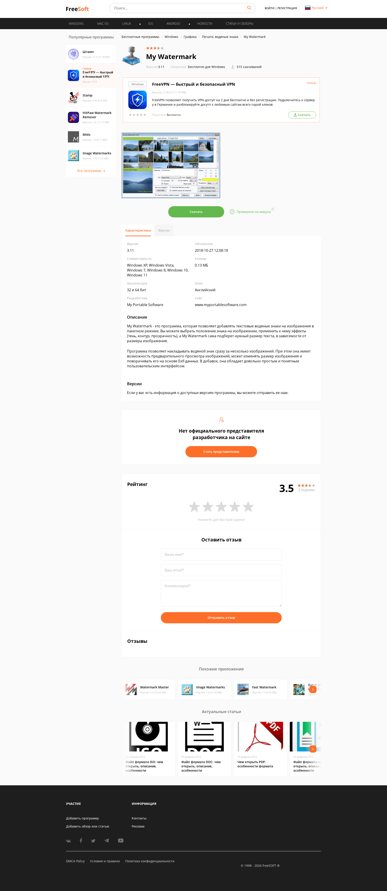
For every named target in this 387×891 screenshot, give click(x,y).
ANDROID (173, 23)
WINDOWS (76, 23)
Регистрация (287, 8)
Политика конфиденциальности (149, 861)
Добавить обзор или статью (87, 826)
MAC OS (103, 23)
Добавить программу (82, 818)
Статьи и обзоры (239, 23)
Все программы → (91, 171)
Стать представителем (221, 451)
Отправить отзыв (221, 617)
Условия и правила (105, 861)
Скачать (196, 212)
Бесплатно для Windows (206, 67)
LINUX (126, 23)
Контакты (139, 818)
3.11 (155, 67)
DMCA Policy (75, 861)
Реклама (138, 826)
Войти (270, 8)
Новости (204, 23)
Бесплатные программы (140, 37)
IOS (150, 23)
